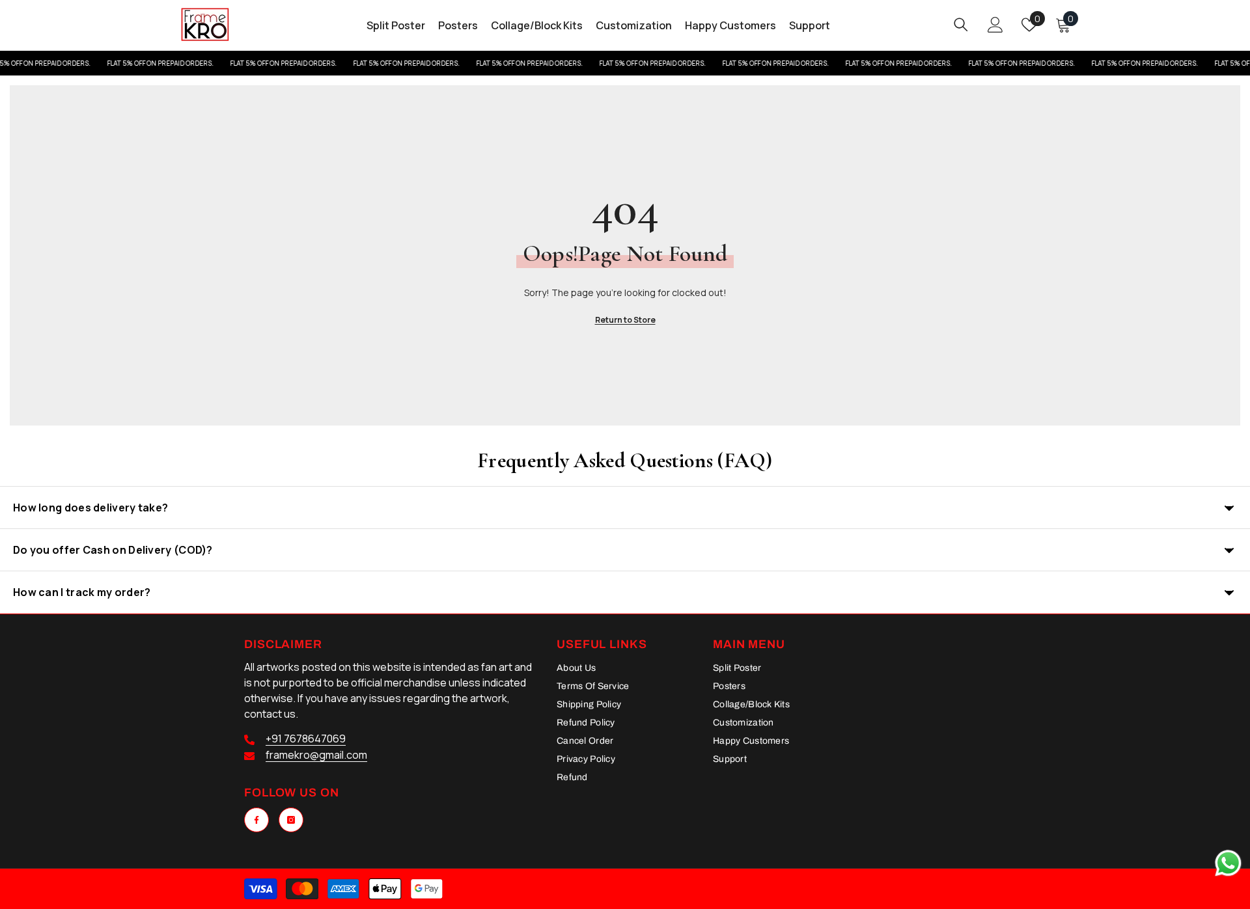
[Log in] (995, 25)
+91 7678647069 (306, 738)
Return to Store (625, 319)
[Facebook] (256, 819)
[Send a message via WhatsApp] (1228, 863)
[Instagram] (291, 819)
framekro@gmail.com (316, 755)
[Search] (960, 24)
